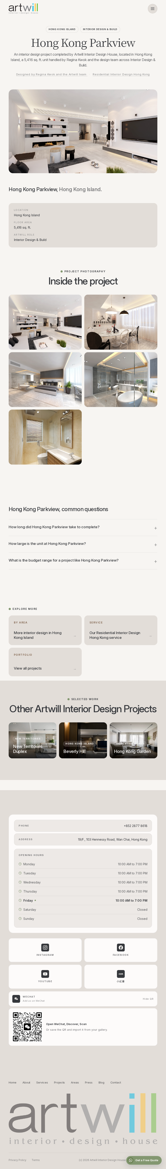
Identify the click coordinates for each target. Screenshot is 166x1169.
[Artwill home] (23, 8)
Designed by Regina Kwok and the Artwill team (52, 74)
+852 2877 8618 (135, 826)
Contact (115, 1082)
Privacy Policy (17, 1160)
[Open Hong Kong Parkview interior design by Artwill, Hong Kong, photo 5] (45, 437)
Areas (75, 1082)
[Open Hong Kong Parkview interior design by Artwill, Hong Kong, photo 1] (45, 322)
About (26, 1082)
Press (89, 1082)
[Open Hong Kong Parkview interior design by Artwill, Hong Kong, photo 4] (120, 379)
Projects (59, 1082)
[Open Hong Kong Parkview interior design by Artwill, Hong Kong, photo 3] (45, 379)
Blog (101, 1082)
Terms (36, 1160)
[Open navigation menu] (152, 8)
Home (12, 1082)
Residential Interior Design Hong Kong (121, 74)
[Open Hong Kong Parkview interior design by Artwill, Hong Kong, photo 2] (120, 322)
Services (42, 1082)
